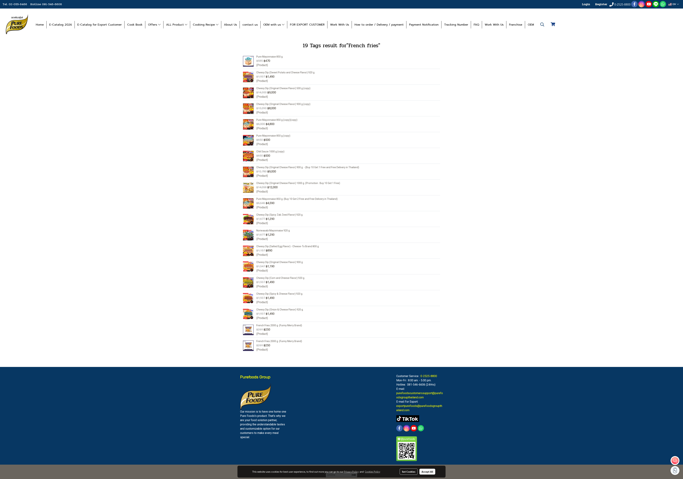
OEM (531, 25)
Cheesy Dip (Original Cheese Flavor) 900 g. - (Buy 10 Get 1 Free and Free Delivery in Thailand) (307, 167)
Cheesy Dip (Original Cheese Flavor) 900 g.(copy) (283, 104)
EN (674, 4)
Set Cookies (408, 471)
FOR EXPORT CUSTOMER (307, 25)
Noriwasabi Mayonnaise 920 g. (273, 230)
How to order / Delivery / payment (379, 25)
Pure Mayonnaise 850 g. (269, 56)
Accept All (427, 471)
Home (40, 25)
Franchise (515, 25)
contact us (250, 25)
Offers (153, 25)
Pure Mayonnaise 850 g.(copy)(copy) (276, 119)
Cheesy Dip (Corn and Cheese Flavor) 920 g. (280, 278)
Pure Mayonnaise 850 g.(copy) (273, 135)
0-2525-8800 (428, 376)
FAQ (476, 25)
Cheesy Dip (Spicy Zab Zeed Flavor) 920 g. (279, 214)
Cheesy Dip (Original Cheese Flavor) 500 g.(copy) (283, 88)
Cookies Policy (372, 471)
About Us (230, 25)
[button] (542, 24)
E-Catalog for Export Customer (99, 25)
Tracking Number (456, 25)
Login (586, 4)
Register (601, 4)
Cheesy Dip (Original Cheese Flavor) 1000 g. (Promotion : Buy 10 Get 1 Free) (298, 183)
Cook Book (134, 25)
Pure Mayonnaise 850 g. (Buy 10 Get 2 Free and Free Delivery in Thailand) (297, 198)
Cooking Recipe (204, 25)
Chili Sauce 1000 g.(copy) (270, 151)
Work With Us (339, 25)
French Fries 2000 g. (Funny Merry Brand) (279, 325)
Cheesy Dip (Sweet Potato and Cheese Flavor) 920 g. (285, 72)
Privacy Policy (351, 471)
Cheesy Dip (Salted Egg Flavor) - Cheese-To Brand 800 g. (287, 246)
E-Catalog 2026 (60, 25)
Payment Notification (424, 25)
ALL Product (175, 25)
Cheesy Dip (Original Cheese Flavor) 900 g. (279, 262)
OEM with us (272, 25)
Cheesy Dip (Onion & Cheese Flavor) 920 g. (279, 309)
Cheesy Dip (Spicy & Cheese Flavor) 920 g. (279, 293)
